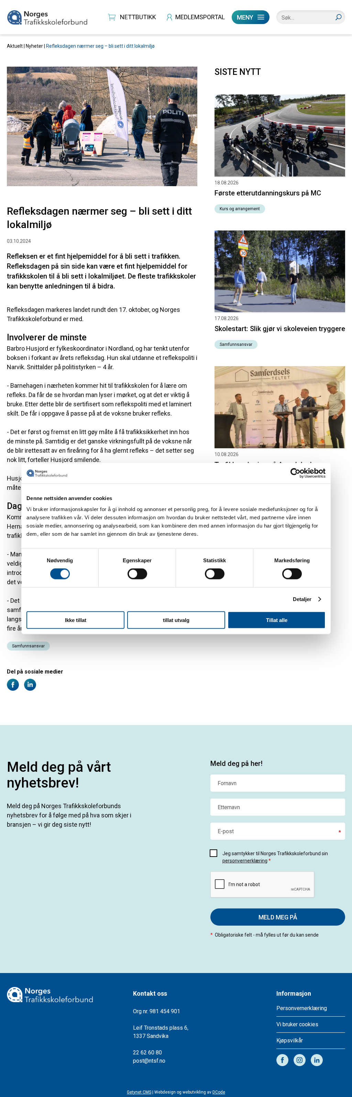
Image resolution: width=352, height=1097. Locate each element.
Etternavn (229, 807)
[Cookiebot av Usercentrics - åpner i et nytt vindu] (295, 473)
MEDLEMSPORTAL (200, 17)
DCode (218, 1092)
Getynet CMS (139, 1092)
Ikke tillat (75, 620)
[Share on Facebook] (13, 689)
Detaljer (302, 599)
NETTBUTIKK (138, 17)
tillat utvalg (176, 620)
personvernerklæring (244, 860)
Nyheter (34, 46)
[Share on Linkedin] (30, 689)
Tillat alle (276, 620)
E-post (226, 831)
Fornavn (227, 783)
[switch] (137, 573)
